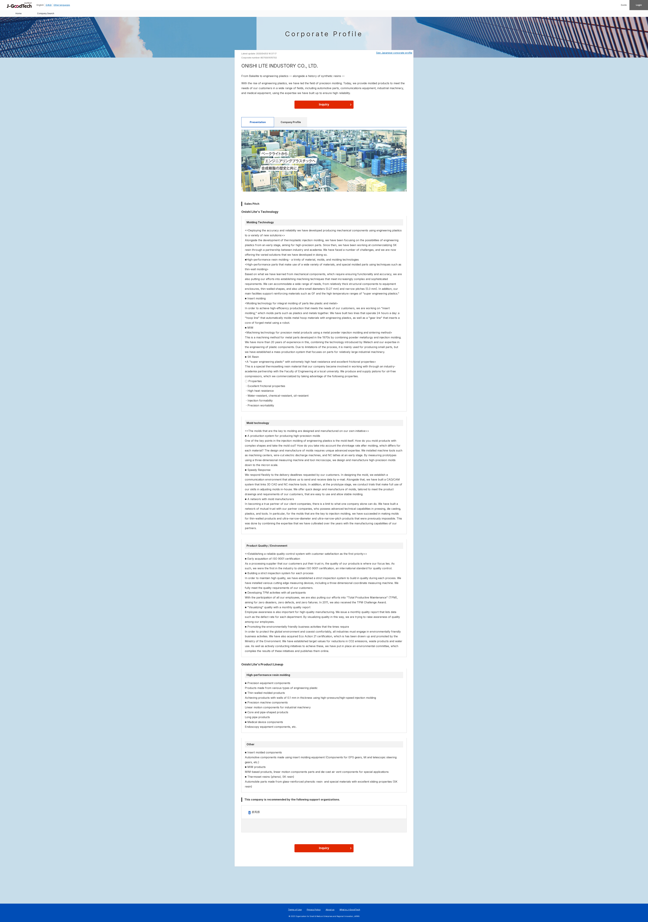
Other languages (61, 5)
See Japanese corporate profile (394, 52)
